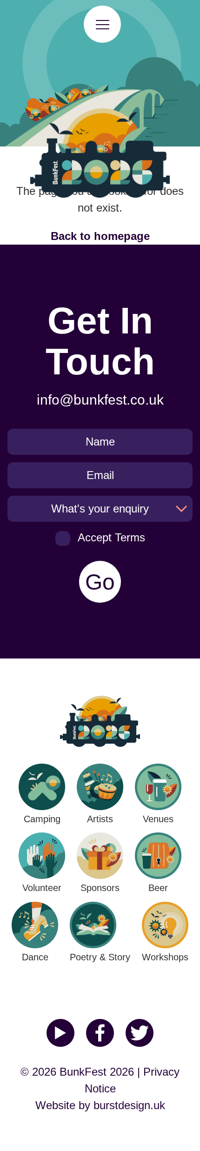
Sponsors (100, 888)
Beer (158, 888)
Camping (42, 819)
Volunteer (41, 888)
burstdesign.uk (129, 1105)
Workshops (165, 957)
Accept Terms (111, 537)
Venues (158, 819)
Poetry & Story (100, 957)
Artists (100, 819)
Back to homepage (100, 236)
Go (100, 582)
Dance (35, 957)
